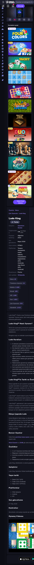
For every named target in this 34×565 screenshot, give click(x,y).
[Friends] (3, 6)
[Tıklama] (2, 72)
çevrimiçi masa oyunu (22, 437)
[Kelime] (2, 48)
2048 (21, 443)
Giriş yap (20, 6)
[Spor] (2, 63)
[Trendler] (2, 17)
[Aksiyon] (2, 33)
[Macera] (2, 51)
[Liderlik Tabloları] (2, 29)
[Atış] (2, 36)
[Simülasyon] (2, 60)
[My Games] (8, 6)
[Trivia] (2, 75)
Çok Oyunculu (13, 213)
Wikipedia (21, 275)
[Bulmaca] (2, 39)
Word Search (13, 443)
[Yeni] (2, 14)
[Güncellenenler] (2, 20)
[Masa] (2, 54)
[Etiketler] (2, 80)
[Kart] (2, 45)
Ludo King (22, 213)
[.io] (2, 42)
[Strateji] (2, 66)
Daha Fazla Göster (20, 202)
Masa (17, 210)
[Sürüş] (2, 69)
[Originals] (2, 23)
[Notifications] (13, 6)
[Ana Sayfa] (2, 8)
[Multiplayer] (2, 26)
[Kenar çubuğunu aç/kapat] (3, 2)
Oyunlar (11, 210)
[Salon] (2, 57)
